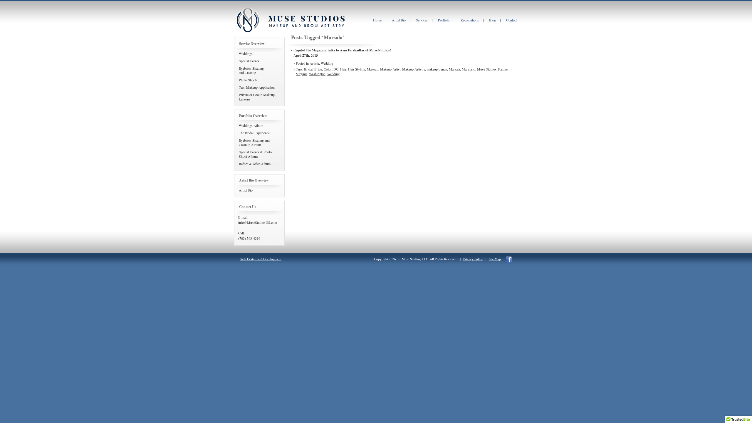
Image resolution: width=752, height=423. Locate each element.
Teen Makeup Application (257, 87)
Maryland (468, 69)
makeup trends (437, 69)
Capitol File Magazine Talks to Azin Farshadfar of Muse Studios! (342, 50)
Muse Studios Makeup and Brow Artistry (247, 20)
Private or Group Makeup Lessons (257, 96)
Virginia (301, 73)
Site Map (495, 259)
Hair (343, 69)
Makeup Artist (390, 69)
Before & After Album (255, 163)
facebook (509, 259)
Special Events (249, 60)
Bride (318, 69)
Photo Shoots (248, 80)
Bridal (308, 69)
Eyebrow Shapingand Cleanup (251, 70)
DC (335, 69)
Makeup (372, 69)
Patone (503, 69)
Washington (317, 73)
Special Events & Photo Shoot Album (255, 154)
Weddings (246, 53)
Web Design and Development (260, 259)
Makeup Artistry (413, 69)
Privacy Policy (473, 259)
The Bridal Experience (254, 132)
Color (328, 69)
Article (314, 63)
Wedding (327, 63)
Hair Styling (356, 69)
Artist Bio (246, 190)
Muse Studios (486, 69)
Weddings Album (251, 125)
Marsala (454, 69)
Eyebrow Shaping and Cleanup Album (254, 142)
